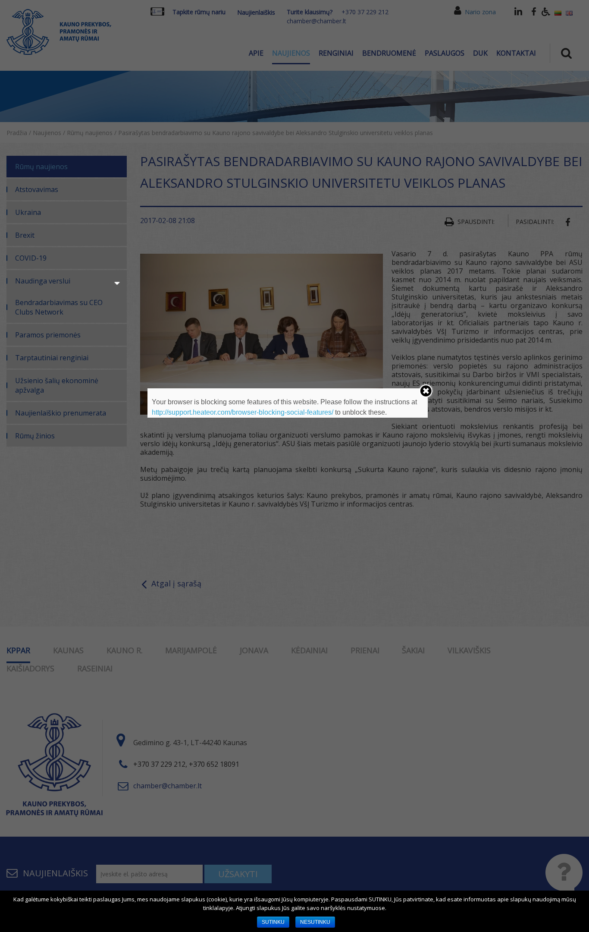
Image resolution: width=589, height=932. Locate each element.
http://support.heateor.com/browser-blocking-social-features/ (242, 412)
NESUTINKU (315, 922)
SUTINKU (273, 922)
